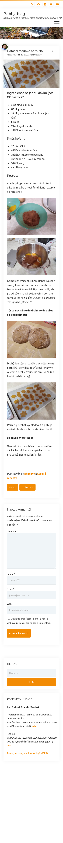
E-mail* (10, 589)
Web (9, 603)
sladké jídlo (27, 487)
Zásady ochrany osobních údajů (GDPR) (27, 753)
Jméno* (11, 574)
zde (34, 726)
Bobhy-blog (14, 13)
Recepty (29, 473)
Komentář (12, 531)
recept (12, 487)
